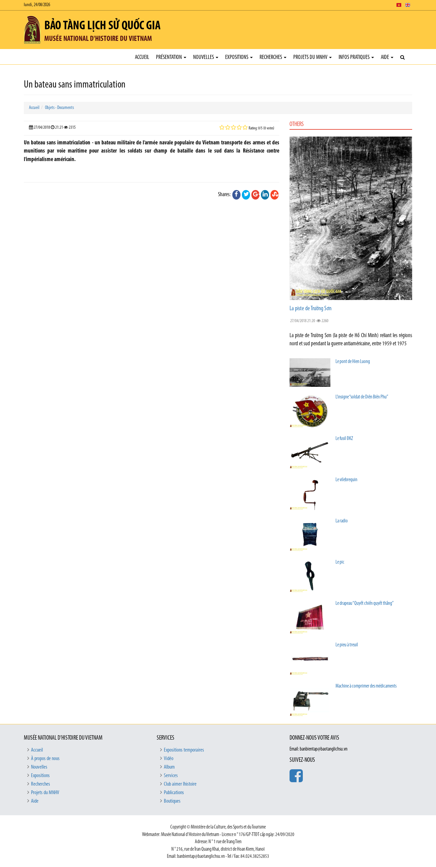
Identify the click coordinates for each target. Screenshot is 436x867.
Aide (385, 57)
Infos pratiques (355, 57)
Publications (174, 792)
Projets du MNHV (310, 57)
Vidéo (168, 758)
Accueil (142, 57)
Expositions (237, 57)
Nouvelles (204, 57)
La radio (342, 521)
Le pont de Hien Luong (353, 361)
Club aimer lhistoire (180, 784)
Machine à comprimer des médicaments (366, 686)
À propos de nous (45, 758)
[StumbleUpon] (274, 195)
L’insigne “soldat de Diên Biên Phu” (362, 397)
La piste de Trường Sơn (310, 309)
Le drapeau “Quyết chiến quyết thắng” (365, 603)
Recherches (271, 57)
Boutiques (172, 801)
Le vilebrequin (346, 480)
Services (171, 775)
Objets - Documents (59, 107)
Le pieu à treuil (347, 645)
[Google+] (255, 195)
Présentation (169, 57)
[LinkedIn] (265, 195)
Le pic (340, 562)
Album (169, 767)
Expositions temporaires (184, 750)
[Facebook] (236, 195)
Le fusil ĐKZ (344, 438)
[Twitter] (246, 195)
